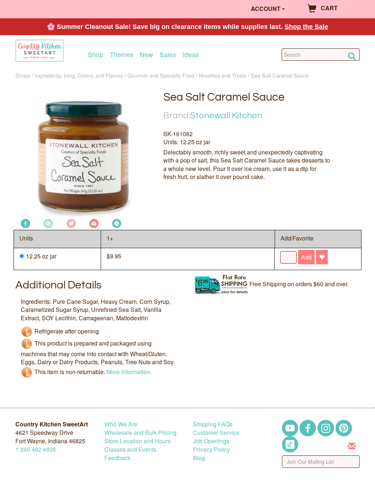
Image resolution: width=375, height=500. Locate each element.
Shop (95, 54)
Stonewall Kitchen (226, 115)
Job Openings (211, 441)
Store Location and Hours (137, 441)
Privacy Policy (211, 449)
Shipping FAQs (213, 424)
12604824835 (35, 449)
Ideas (191, 54)
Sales (168, 54)
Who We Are (120, 424)
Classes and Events (130, 449)
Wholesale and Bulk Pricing (140, 432)
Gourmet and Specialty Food (160, 75)
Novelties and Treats (222, 75)
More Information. (129, 371)
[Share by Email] (94, 223)
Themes (122, 54)
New (146, 54)
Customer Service (216, 432)
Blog (199, 458)
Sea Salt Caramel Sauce (280, 75)
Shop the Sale (306, 26)
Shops (22, 75)
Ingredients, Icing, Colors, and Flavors (79, 75)
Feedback (117, 458)
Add (306, 257)
